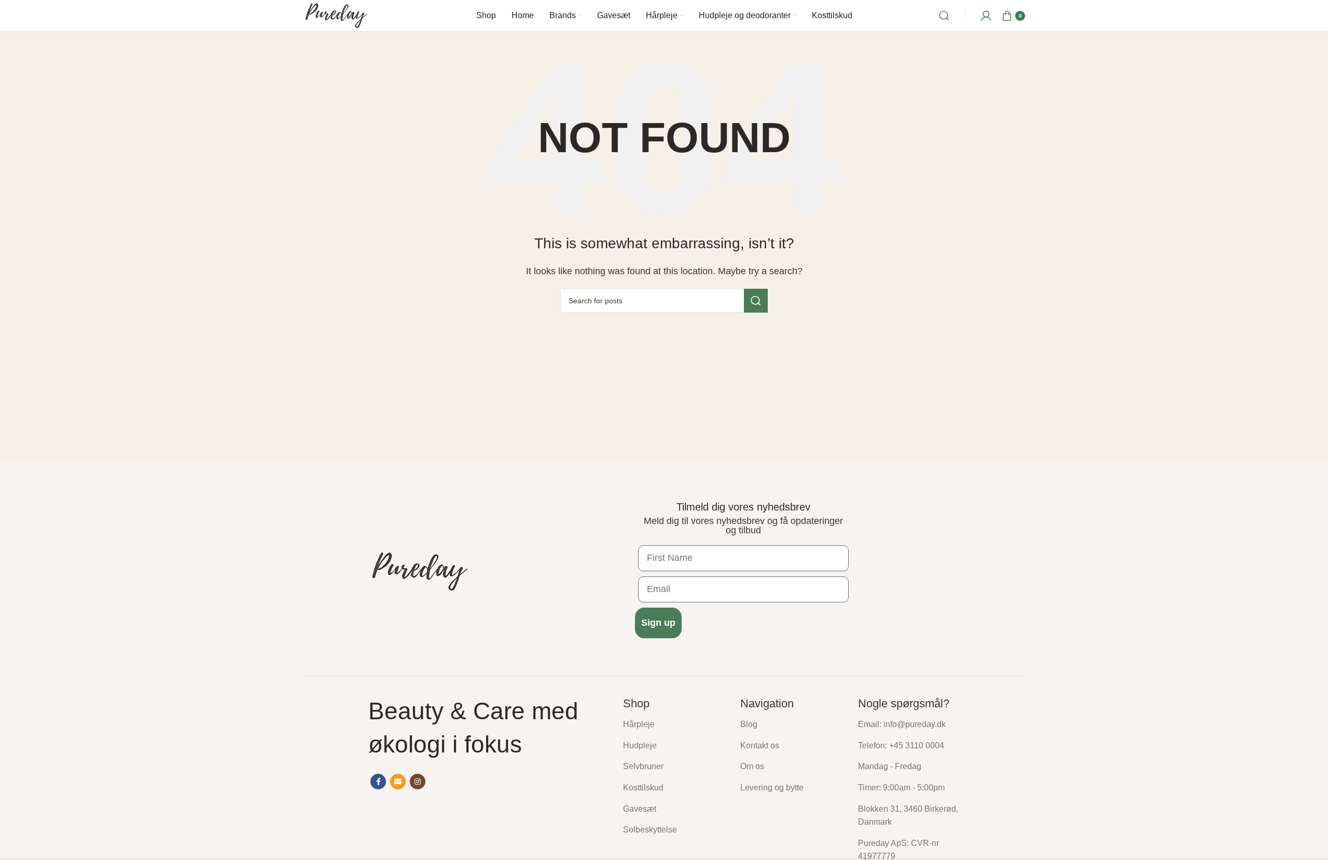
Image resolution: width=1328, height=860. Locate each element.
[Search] (944, 15)
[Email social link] (398, 781)
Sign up (658, 622)
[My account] (986, 15)
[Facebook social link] (378, 781)
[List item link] (674, 724)
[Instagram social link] (417, 781)
